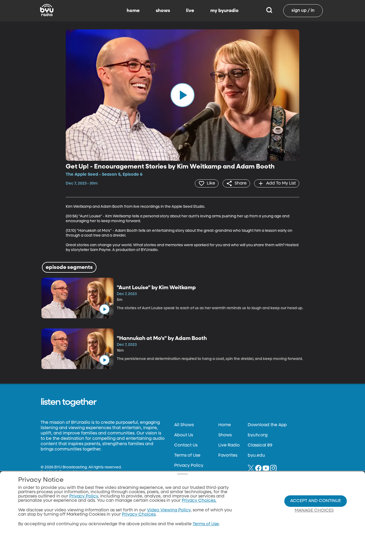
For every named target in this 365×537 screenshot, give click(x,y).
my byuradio (224, 10)
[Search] (269, 10)
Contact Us (185, 445)
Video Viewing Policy (169, 510)
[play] (182, 95)
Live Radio (229, 445)
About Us (183, 435)
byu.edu (256, 455)
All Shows (184, 425)
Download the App (267, 425)
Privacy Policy (188, 466)
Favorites (227, 455)
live (190, 10)
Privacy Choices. (199, 501)
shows (163, 10)
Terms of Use (187, 455)
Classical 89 (260, 445)
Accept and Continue (315, 501)
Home (224, 425)
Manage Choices (314, 510)
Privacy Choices (139, 514)
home (133, 10)
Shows (225, 435)
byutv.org (257, 435)
